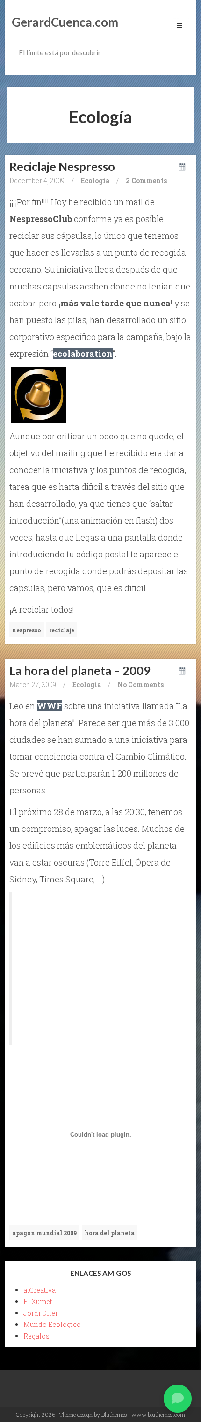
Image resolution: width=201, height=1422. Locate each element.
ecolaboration (83, 353)
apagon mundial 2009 (44, 1233)
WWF (49, 705)
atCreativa (39, 1290)
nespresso (26, 630)
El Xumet (37, 1301)
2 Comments (146, 180)
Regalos (36, 1336)
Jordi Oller (40, 1313)
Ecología (95, 180)
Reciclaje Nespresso (62, 166)
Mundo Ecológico (52, 1324)
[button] (178, 1399)
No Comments (140, 684)
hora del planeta (110, 1233)
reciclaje (61, 630)
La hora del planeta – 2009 (80, 670)
